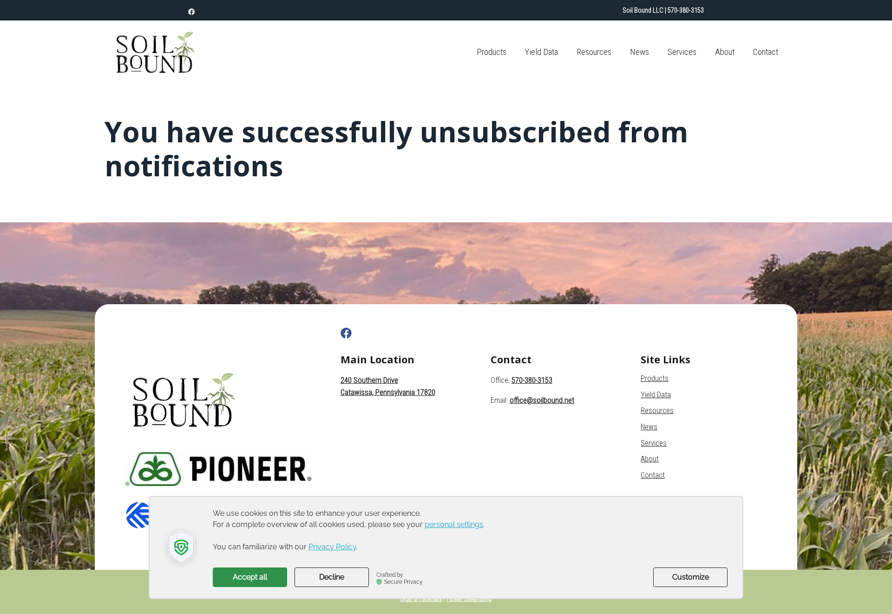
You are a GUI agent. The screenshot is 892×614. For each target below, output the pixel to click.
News (639, 52)
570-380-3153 (686, 10)
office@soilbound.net (542, 400)
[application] (446, 547)
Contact (765, 52)
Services (682, 52)
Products (491, 52)
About (725, 52)
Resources (594, 52)
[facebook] (191, 12)
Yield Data (541, 52)
